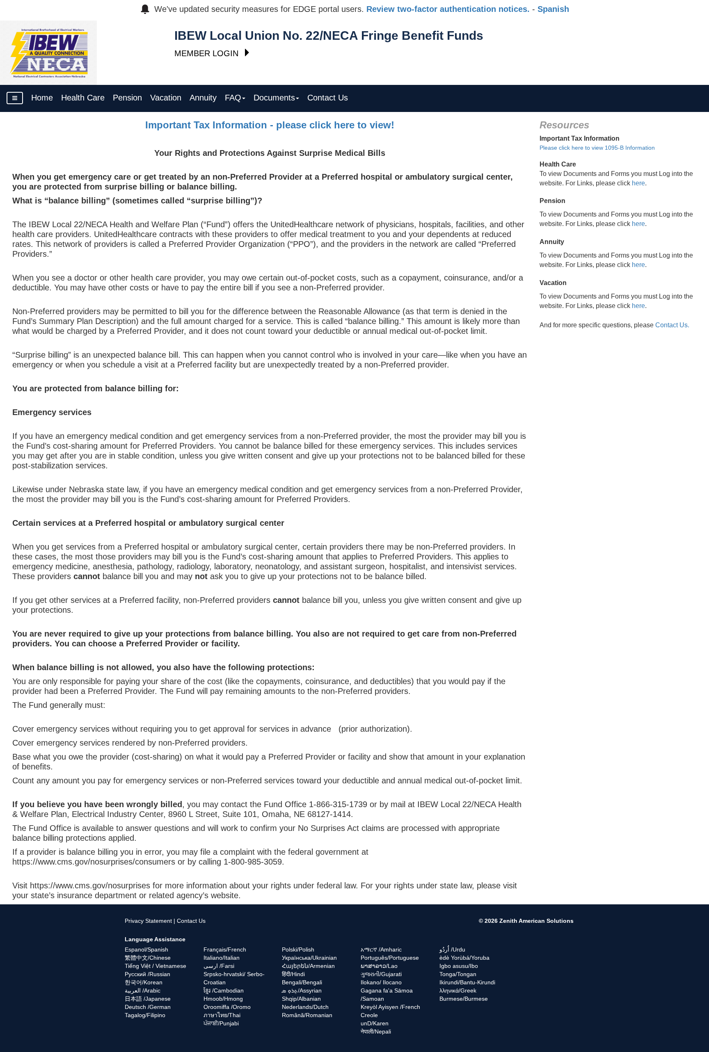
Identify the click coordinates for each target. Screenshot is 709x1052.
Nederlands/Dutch (305, 1007)
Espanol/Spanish (146, 949)
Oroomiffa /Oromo (227, 1007)
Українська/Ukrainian (309, 957)
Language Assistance (155, 939)
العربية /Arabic (142, 990)
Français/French (225, 949)
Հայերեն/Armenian (308, 966)
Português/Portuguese (390, 957)
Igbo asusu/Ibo (458, 966)
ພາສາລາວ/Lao (379, 966)
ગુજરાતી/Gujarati (381, 974)
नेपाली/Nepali (376, 1031)
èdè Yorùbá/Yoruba (464, 957)
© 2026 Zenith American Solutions (526, 920)
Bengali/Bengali (302, 982)
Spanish (553, 9)
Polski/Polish (298, 949)
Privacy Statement (148, 920)
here (638, 183)
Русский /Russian (147, 974)
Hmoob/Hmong (223, 998)
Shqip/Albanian (301, 998)
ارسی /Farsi (219, 966)
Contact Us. (672, 325)
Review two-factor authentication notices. (448, 9)
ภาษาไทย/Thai (222, 1015)
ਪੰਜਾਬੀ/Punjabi (221, 1023)
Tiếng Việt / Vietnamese (155, 966)
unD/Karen (375, 1023)
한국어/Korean (143, 982)
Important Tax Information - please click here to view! (269, 124)
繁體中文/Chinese (148, 957)
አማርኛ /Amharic (381, 949)
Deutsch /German (148, 1007)
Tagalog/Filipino (145, 1015)
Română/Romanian (307, 1015)
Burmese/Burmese (463, 998)
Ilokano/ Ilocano (381, 982)
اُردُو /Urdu (452, 949)
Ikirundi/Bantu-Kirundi (467, 982)
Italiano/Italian (222, 957)
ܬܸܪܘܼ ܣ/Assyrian (302, 990)
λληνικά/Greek (457, 990)
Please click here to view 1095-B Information (597, 147)
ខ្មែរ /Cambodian (224, 990)
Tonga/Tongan (457, 974)
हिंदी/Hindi (293, 974)
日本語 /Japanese (148, 998)
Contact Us (191, 920)
